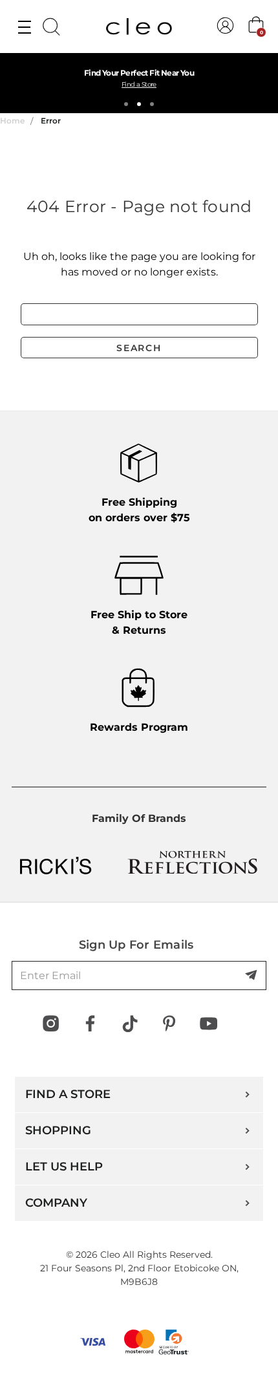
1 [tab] (126, 104)
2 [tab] (139, 104)
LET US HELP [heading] (64, 1166)
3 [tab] (152, 104)
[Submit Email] (252, 975)
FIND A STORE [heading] (68, 1094)
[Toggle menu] (24, 26)
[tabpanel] (139, 83)
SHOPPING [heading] (58, 1130)
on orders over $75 (139, 510)
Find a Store (139, 84)
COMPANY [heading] (56, 1203)
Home (12, 120)
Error (51, 120)
